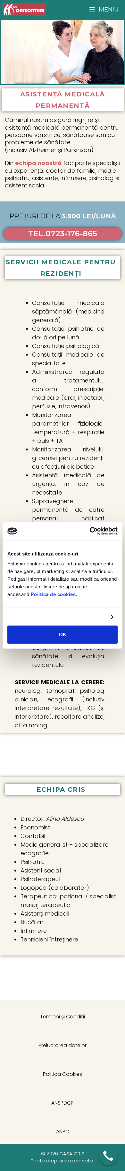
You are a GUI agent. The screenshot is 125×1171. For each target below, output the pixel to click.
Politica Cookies (62, 1074)
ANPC (62, 1131)
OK (62, 634)
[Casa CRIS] (24, 9)
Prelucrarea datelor (62, 1045)
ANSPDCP (62, 1103)
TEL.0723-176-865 (62, 233)
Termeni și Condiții (62, 1016)
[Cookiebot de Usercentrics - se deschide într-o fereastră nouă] (90, 531)
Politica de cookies (53, 594)
